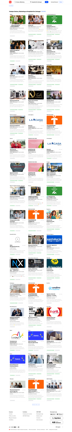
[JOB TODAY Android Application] (60, 414)
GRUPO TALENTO (49, 378)
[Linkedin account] (18, 427)
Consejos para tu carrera (27, 413)
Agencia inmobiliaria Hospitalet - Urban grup (17, 185)
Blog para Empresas (12, 417)
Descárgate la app (39, 413)
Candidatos (11, 419)
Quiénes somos (39, 415)
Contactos (38, 417)
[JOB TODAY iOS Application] (53, 414)
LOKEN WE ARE (30, 14)
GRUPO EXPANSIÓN (50, 330)
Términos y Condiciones (41, 429)
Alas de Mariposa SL (13, 306)
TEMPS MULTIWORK (50, 114)
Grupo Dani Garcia (13, 234)
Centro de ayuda (39, 419)
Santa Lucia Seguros (50, 234)
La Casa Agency (30, 114)
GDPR (47, 429)
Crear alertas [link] (43, 11)
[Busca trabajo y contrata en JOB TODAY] (10, 2)
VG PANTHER (12, 64)
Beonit (11, 330)
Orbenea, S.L (49, 39)
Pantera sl (29, 39)
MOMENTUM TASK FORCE (32, 138)
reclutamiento (30, 306)
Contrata (10, 413)
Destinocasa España (13, 114)
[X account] (16, 427)
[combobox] (22, 2)
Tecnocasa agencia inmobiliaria (52, 353)
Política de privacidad (32, 429)
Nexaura (29, 185)
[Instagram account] (11, 427)
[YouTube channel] (15, 427)
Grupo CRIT (48, 306)
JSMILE (11, 14)
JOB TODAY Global (26, 415)
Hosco (29, 330)
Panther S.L (48, 209)
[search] (46, 2)
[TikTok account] (9, 427)
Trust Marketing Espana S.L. (51, 14)
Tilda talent (12, 378)
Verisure (11, 138)
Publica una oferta (12, 415)
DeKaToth (29, 89)
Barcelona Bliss (49, 64)
